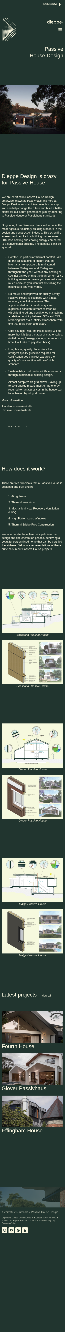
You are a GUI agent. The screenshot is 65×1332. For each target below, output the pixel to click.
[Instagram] (4, 1230)
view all (46, 995)
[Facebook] (11, 1230)
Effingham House (22, 1130)
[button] (60, 29)
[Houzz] (25, 1230)
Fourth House (18, 1046)
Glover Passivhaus (24, 1088)
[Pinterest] (18, 1230)
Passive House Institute (16, 410)
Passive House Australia (17, 406)
